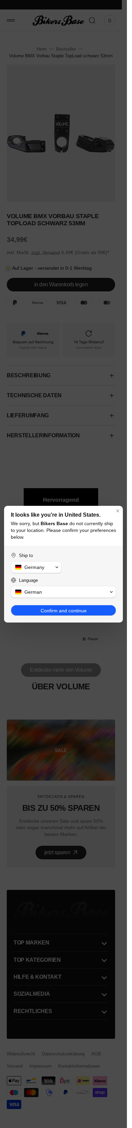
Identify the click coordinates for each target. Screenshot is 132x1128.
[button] (36, 567)
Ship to (26, 555)
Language (28, 580)
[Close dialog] (118, 511)
